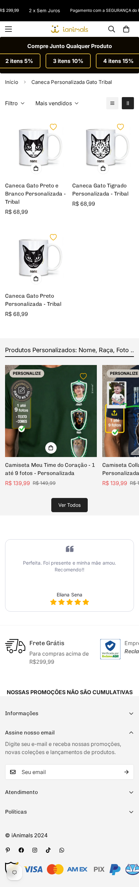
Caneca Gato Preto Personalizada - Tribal (33, 300)
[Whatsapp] (61, 850)
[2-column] (128, 103)
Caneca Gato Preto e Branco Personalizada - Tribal (35, 193)
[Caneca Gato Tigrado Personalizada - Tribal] (103, 147)
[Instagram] (34, 850)
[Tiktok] (48, 850)
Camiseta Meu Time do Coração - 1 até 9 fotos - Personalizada (50, 469)
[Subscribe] (126, 772)
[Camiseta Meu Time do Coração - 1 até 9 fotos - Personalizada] (51, 411)
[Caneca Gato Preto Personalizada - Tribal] (36, 257)
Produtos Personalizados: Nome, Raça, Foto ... (70, 350)
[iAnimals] (69, 29)
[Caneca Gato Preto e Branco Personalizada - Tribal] (36, 147)
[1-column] (112, 103)
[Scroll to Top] (127, 851)
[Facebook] (21, 850)
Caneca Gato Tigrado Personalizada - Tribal (100, 189)
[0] (126, 29)
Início (11, 82)
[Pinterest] (7, 850)
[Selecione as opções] (36, 168)
